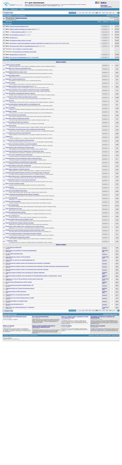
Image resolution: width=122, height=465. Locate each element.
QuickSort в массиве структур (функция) (16, 114)
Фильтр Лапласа (10, 187)
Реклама (97, 335)
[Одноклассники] (99, 3)
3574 (90, 13)
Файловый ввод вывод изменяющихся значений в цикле (20, 147)
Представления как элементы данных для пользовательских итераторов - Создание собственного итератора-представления (37, 266)
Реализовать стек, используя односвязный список (18, 68)
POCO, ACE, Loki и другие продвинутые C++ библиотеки (20, 307)
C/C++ (59, 5)
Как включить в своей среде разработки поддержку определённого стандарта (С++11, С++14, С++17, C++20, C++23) (39, 43)
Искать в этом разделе (112, 15)
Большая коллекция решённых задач (19, 26)
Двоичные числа (10, 100)
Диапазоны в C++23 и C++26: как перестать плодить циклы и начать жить (24, 279)
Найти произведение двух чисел (14, 208)
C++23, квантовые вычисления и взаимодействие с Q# (19, 285)
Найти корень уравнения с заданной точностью (17, 169)
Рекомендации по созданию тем (18, 54)
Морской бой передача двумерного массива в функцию (20, 222)
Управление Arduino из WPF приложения (16, 291)
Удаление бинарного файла (13, 75)
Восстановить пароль (106, 6)
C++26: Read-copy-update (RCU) (13, 247)
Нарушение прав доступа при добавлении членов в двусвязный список (24, 158)
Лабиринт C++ (9, 136)
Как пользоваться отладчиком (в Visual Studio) (24, 51)
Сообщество (14, 9)
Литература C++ (14, 37)
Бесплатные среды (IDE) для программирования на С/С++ (24, 46)
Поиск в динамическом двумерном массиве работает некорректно (22, 194)
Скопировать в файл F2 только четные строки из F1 (19, 86)
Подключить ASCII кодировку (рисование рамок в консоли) (22, 96)
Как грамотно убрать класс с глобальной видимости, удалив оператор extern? (25, 176)
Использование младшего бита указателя (17, 122)
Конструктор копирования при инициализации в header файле (21, 162)
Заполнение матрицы (11, 125)
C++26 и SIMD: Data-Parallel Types (14, 253)
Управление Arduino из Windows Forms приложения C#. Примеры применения (25, 272)
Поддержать (91, 335)
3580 (110, 13)
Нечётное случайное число (12, 215)
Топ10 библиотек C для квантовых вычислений (17, 294)
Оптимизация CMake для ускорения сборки (16, 301)
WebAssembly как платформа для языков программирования (21, 250)
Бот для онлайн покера (11, 197)
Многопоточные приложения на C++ (15, 304)
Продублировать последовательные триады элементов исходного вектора (26, 129)
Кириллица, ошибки (12, 240)
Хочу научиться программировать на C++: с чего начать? (24, 57)
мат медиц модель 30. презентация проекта (15, 316)
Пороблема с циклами (11, 111)
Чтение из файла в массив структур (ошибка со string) (19, 219)
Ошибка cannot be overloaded (13, 64)
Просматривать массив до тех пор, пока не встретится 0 (21, 179)
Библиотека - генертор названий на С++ (16, 79)
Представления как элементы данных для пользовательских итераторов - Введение (27, 269)
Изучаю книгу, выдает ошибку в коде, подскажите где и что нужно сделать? (25, 226)
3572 (83, 13)
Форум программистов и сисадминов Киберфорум (35, 5)
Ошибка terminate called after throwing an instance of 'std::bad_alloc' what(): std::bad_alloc (27, 172)
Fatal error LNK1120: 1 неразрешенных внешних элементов (20, 93)
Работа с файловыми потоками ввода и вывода (18, 237)
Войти (103, 3)
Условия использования (105, 335)
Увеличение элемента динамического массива (17, 118)
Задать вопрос (61, 62)
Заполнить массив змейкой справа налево (16, 190)
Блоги (5, 9)
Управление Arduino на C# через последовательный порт (20, 288)
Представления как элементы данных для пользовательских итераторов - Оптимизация (28, 263)
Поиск (21, 9)
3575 (93, 13)
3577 (100, 13)
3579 (107, 13)
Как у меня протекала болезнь (40, 316)
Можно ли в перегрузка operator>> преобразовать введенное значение (23, 233)
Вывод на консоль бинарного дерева (15, 183)
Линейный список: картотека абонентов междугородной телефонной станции (25, 230)
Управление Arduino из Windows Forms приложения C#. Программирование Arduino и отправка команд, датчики (34, 275)
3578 (103, 13)
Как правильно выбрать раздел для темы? (20, 40)
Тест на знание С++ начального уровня (23, 49)
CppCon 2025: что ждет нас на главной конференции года (20, 260)
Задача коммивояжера (13, 205)
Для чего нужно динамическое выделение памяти (19, 154)
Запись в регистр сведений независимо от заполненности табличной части (43, 326)
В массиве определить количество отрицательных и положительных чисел (25, 151)
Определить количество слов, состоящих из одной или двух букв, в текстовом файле (27, 89)
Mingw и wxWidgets (10, 107)
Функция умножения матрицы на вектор (16, 212)
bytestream (104, 247)
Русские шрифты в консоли (17, 34)
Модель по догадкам (8, 325)
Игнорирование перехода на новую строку (16, 71)
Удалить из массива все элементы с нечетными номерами (22, 143)
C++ (62, 5)
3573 (86, 13)
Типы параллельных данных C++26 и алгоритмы (18, 256)
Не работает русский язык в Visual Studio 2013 (19, 133)
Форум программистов (52, 5)
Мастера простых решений (98, 325)
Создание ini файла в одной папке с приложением (18, 165)
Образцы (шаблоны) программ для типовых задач (22, 29)
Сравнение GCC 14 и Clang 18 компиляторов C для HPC (20, 297)
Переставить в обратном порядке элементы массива (20, 140)
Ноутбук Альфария (66, 325)
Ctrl (79, 13)
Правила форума (21, 18)
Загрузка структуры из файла (13, 201)
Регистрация (104, 5)
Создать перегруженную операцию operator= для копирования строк (23, 104)
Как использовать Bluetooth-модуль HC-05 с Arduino (19, 282)
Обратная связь (115, 335)
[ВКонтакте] (96, 3)
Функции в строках (10, 82)
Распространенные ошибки (18, 32)
